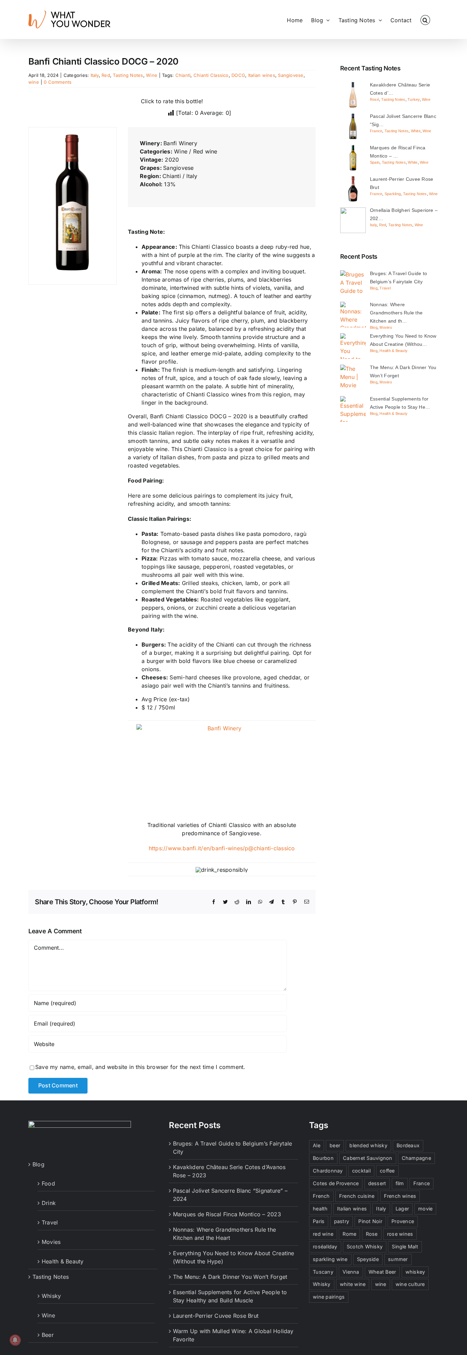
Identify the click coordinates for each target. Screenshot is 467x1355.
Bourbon (323, 1158)
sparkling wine (330, 1259)
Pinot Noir (370, 1221)
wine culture (410, 1284)
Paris (318, 1221)
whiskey (415, 1272)
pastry (341, 1221)
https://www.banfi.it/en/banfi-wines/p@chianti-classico (222, 848)
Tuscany (323, 1272)
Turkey (413, 99)
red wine (323, 1234)
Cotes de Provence (336, 1183)
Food (48, 1183)
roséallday (325, 1246)
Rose (372, 1234)
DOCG (238, 75)
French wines (400, 1196)
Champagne (416, 1158)
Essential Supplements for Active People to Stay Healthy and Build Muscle (230, 1296)
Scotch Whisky (365, 1246)
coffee (387, 1171)
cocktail (361, 1171)
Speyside (368, 1259)
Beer (48, 1334)
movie (425, 1208)
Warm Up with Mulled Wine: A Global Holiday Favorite (233, 1335)
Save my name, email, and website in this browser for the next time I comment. (140, 1066)
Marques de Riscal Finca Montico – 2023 (227, 1214)
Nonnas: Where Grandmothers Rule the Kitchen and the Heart (224, 1233)
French (321, 1196)
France (376, 131)
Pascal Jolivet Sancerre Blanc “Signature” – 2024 (230, 1194)
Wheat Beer (382, 1272)
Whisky (51, 1295)
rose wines (400, 1234)
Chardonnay (328, 1171)
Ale (316, 1145)
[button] (425, 19)
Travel (384, 288)
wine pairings (329, 1297)
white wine (352, 1284)
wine (33, 82)
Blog (373, 288)
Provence (402, 1221)
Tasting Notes (128, 75)
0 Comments (57, 82)
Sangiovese (290, 75)
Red (106, 75)
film (400, 1183)
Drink (49, 1203)
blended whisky (368, 1145)
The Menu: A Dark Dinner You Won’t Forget (230, 1276)
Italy (95, 75)
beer (335, 1145)
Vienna (351, 1272)
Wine (151, 75)
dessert (377, 1183)
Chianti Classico (211, 75)
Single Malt (405, 1246)
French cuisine (356, 1196)
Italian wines (261, 75)
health (320, 1208)
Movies (385, 327)
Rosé (374, 99)
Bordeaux (408, 1145)
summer (398, 1259)
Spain (374, 162)
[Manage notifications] (15, 1339)
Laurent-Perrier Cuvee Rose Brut (215, 1315)
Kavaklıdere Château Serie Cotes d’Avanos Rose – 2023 (229, 1171)
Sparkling (393, 194)
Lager (402, 1208)
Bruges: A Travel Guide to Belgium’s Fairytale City (232, 1147)
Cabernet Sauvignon (367, 1158)
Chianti (183, 75)
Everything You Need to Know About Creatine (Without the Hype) (233, 1257)
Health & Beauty (393, 351)
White (416, 131)
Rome (349, 1234)
